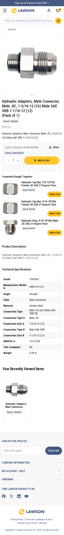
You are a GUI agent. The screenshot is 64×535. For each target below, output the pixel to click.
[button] (26, 95)
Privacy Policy (17, 519)
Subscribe (53, 450)
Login (8, 147)
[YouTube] (26, 496)
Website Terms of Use (27, 523)
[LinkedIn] (19, 496)
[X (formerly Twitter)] (11, 496)
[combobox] (32, 20)
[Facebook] (4, 496)
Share (56, 147)
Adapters (12, 29)
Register (18, 147)
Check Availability (14, 152)
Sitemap (43, 523)
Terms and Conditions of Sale (38, 519)
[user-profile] (49, 11)
